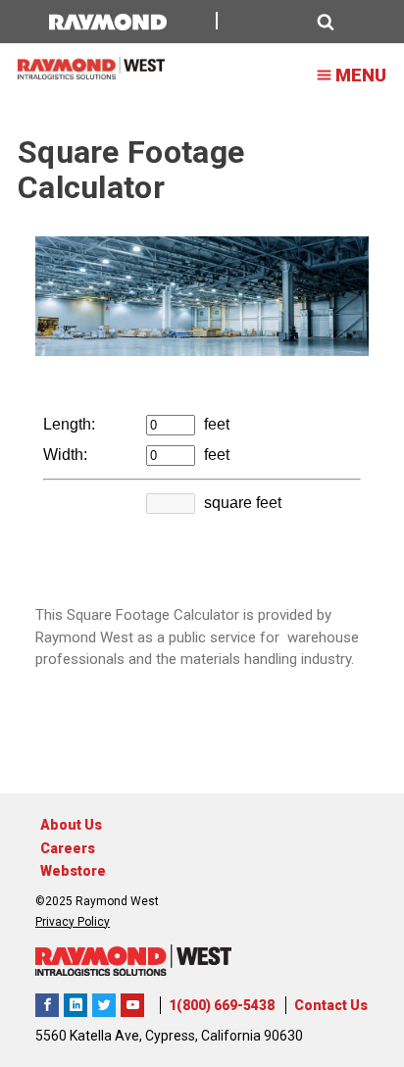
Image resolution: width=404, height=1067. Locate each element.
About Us (71, 825)
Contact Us (331, 1005)
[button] (286, 22)
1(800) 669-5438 (222, 1005)
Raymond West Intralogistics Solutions (47, 1005)
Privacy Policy (72, 922)
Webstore (73, 871)
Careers (67, 848)
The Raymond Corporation (132, 1005)
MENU (360, 75)
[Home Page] (91, 68)
